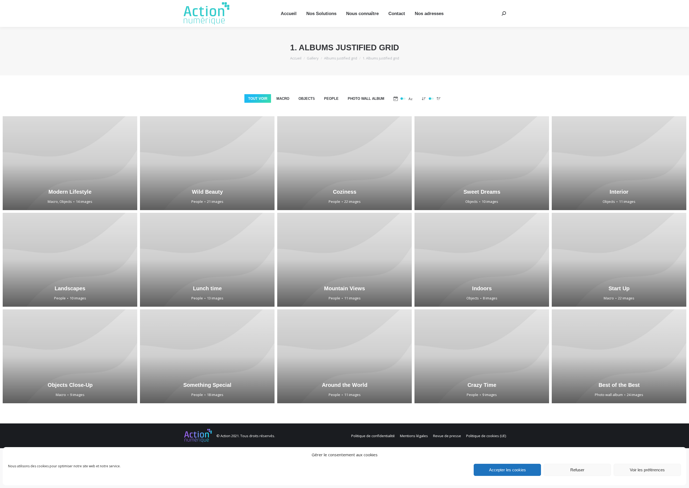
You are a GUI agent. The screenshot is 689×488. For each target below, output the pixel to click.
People (331, 99)
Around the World (344, 385)
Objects (306, 99)
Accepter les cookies (507, 470)
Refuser (577, 470)
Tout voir (257, 99)
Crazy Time (481, 385)
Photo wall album (366, 99)
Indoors (482, 288)
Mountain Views (344, 288)
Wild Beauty (207, 192)
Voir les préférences (647, 470)
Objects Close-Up (70, 385)
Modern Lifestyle (70, 192)
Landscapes (70, 288)
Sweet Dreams (481, 192)
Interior (619, 192)
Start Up (619, 288)
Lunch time (207, 288)
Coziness (344, 192)
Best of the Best (619, 385)
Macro (282, 99)
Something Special (207, 385)
